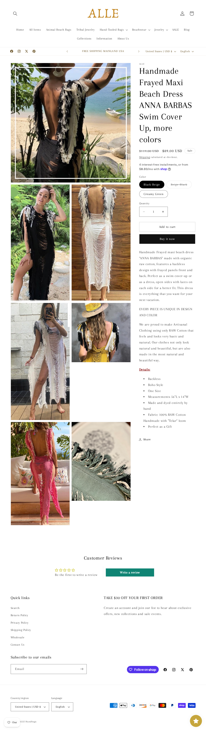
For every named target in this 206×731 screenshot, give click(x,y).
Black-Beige (152, 184)
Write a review (130, 572)
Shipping (144, 157)
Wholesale (18, 637)
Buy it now (167, 239)
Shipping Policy (21, 629)
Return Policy (19, 615)
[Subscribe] (81, 669)
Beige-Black (181, 185)
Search (15, 608)
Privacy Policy (20, 622)
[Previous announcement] (67, 51)
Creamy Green (154, 194)
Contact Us (18, 644)
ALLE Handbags (28, 721)
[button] (15, 13)
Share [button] (147, 439)
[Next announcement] (138, 51)
